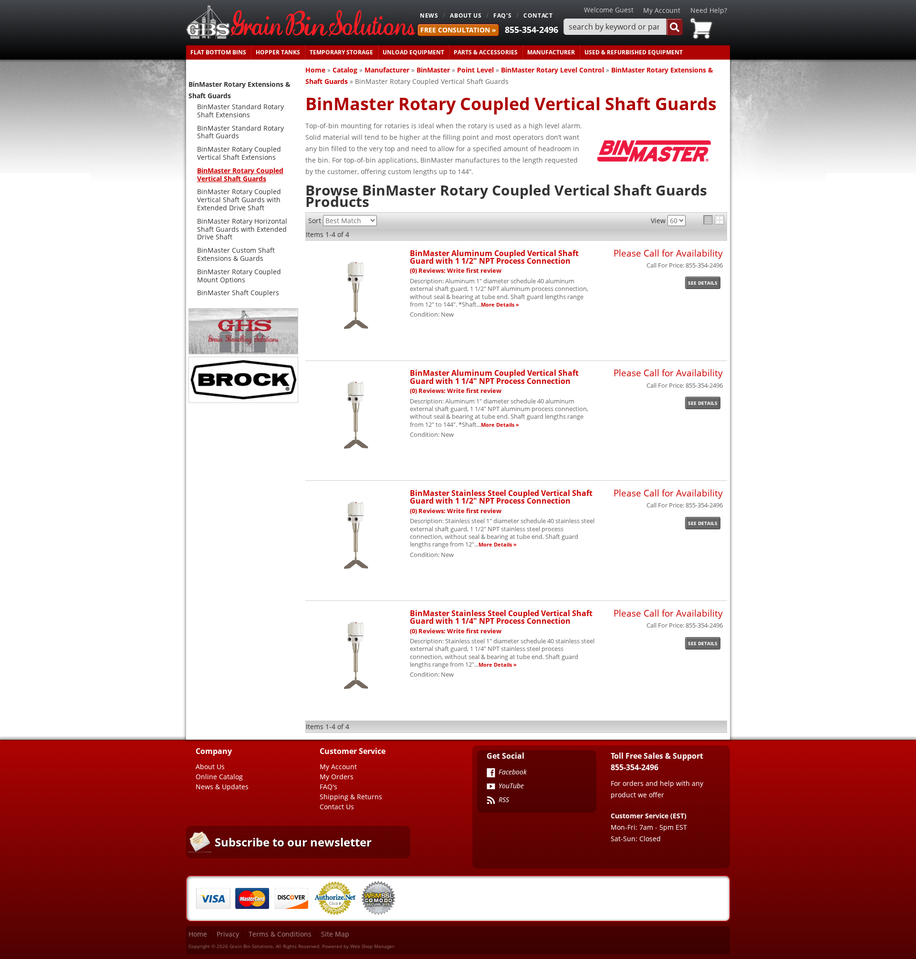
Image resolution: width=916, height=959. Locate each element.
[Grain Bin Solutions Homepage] (300, 22)
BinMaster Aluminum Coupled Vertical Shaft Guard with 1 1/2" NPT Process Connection (494, 256)
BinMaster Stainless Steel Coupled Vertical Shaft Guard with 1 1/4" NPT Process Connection (501, 617)
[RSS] (491, 801)
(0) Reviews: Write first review (455, 271)
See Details (703, 282)
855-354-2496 (531, 29)
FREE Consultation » (458, 29)
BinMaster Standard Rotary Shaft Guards (240, 132)
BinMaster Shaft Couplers (238, 292)
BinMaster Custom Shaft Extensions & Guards (236, 254)
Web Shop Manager (372, 946)
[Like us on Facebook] (491, 773)
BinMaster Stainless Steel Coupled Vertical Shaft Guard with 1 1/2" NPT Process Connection (501, 496)
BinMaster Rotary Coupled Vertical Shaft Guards (240, 174)
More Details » (500, 304)
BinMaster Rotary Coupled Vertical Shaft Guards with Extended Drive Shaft (239, 199)
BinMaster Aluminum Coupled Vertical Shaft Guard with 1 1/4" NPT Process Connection (494, 376)
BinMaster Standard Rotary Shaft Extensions (240, 110)
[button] (623, 27)
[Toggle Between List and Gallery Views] (713, 220)
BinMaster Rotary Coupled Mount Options (239, 275)
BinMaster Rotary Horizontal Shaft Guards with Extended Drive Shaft (242, 229)
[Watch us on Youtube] (491, 787)
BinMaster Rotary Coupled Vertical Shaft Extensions (239, 153)
